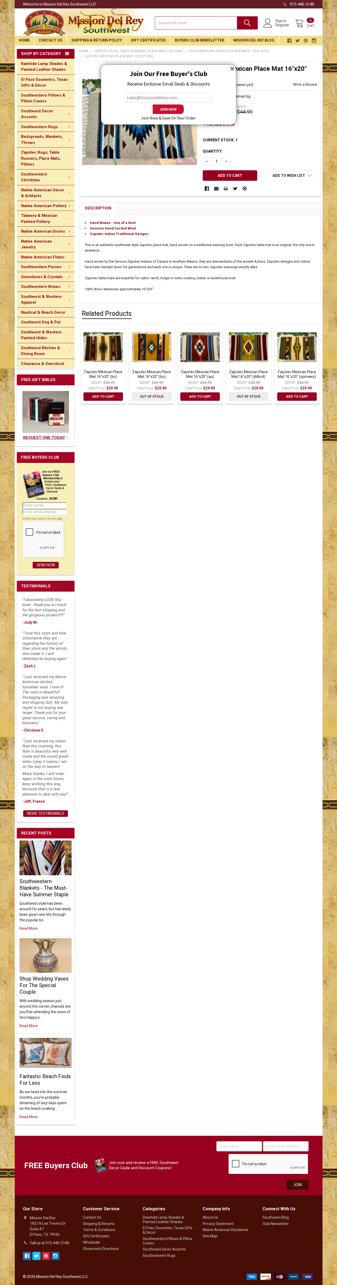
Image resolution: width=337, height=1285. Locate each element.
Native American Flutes (43, 257)
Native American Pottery (44, 205)
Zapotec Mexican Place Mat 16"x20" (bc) (103, 374)
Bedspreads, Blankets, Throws (42, 139)
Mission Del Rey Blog (253, 40)
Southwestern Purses (41, 266)
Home (24, 40)
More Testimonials (45, 813)
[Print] (226, 188)
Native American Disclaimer (226, 1230)
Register (282, 25)
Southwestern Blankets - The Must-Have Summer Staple (43, 888)
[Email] (216, 188)
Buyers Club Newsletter (199, 40)
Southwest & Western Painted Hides (41, 335)
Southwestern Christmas (34, 177)
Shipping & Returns (99, 1224)
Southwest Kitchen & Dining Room (40, 351)
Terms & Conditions (99, 1230)
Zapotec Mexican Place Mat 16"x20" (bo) (151, 374)
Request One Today (44, 437)
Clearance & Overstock (42, 363)
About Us (210, 1217)
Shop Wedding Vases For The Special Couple (43, 985)
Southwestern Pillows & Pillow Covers (43, 98)
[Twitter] (235, 188)
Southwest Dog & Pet (41, 322)
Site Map (210, 1236)
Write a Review (305, 84)
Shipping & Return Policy (96, 40)
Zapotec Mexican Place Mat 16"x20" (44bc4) (248, 374)
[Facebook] (207, 188)
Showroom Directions (101, 1249)
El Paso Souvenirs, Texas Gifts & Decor (44, 82)
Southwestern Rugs (39, 126)
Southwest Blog (275, 1217)
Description (98, 208)
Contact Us (50, 40)
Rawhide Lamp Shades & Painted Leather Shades (44, 66)
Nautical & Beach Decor (43, 312)
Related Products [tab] (107, 313)
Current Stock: (220, 140)
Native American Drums (43, 231)
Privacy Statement (218, 1224)
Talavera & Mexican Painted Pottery (39, 218)
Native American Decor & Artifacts (42, 193)
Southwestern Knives (40, 286)
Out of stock (151, 396)
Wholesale (91, 1242)
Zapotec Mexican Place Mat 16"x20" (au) (200, 374)
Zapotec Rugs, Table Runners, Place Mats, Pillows (41, 158)
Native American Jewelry (36, 244)
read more (28, 928)
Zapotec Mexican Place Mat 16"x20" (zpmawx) (296, 374)
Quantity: (212, 151)
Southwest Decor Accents (37, 114)
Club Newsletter (275, 1224)
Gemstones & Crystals (42, 276)
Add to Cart (103, 396)
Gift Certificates (148, 40)
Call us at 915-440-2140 (49, 1243)
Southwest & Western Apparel (41, 299)
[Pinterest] (245, 188)
